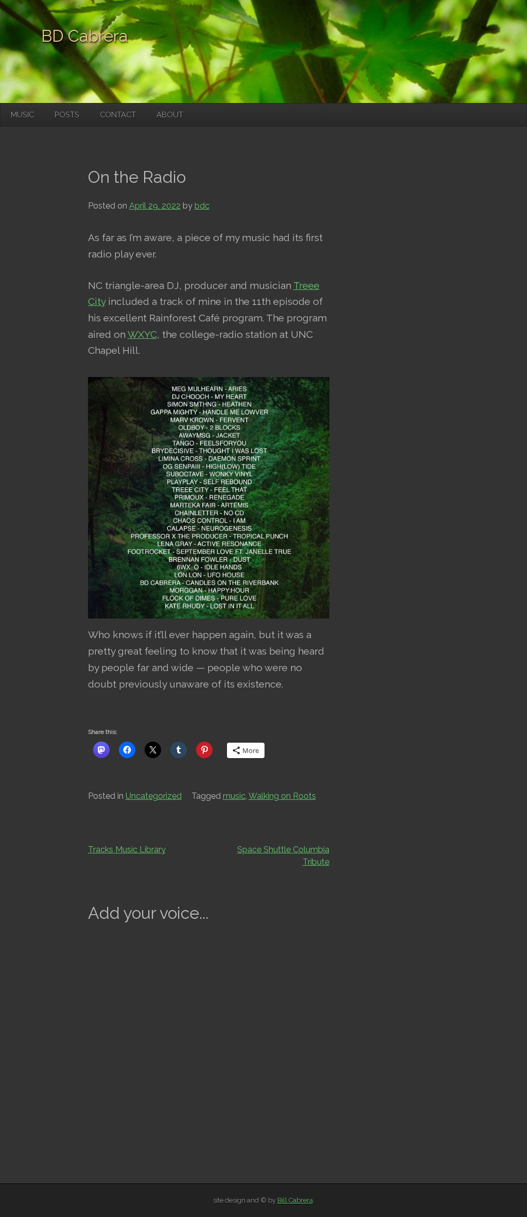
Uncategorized (154, 796)
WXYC (142, 334)
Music (22, 114)
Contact (118, 114)
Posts (67, 114)
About (169, 114)
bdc (202, 206)
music (234, 796)
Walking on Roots (282, 796)
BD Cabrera (84, 35)
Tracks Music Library (127, 849)
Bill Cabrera (295, 1200)
